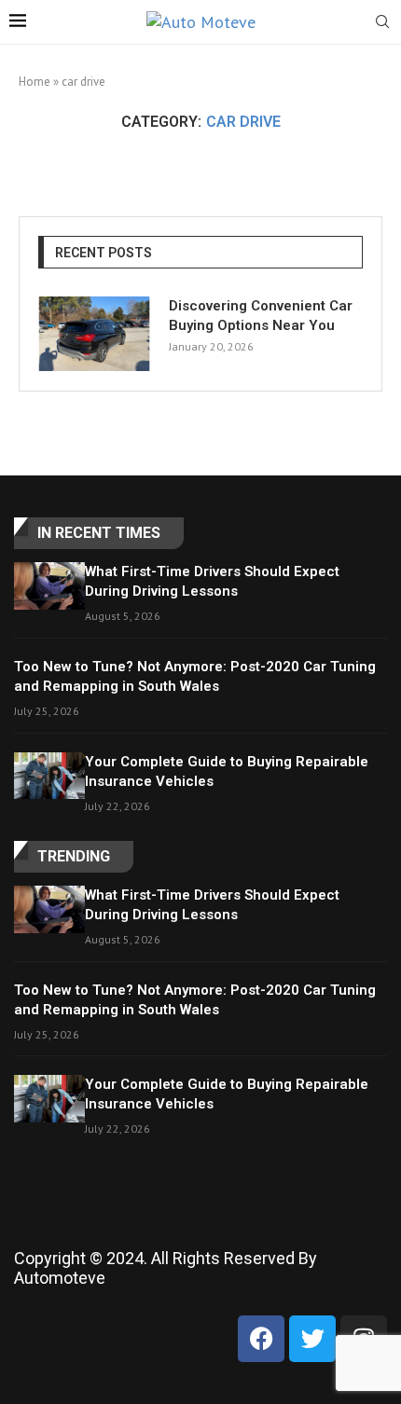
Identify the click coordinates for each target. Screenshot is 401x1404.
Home (34, 81)
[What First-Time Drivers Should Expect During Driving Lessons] (49, 586)
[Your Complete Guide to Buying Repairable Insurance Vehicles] (49, 776)
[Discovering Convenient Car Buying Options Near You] (94, 333)
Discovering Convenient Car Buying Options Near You (261, 315)
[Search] (382, 23)
